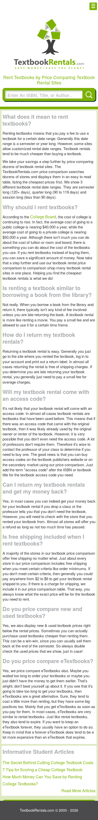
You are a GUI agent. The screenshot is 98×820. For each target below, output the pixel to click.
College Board (43, 217)
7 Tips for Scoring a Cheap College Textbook (42, 769)
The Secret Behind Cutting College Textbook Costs (48, 762)
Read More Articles (78, 790)
